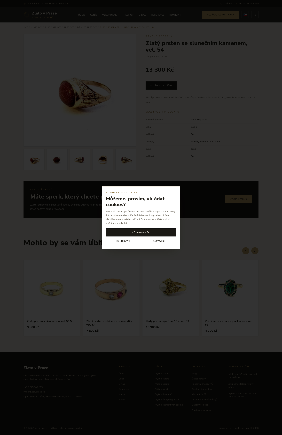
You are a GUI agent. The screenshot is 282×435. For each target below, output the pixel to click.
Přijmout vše (141, 232)
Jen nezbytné (123, 241)
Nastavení (159, 241)
